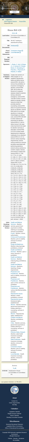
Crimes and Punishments (18, 237)
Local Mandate (15, 52)
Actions (14, 33)
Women (13, 304)
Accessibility (16, 440)
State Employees (16, 339)
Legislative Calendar (14, 411)
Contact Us (14, 401)
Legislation (9, 19)
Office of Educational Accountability (14, 428)
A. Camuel (16, 66)
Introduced (14, 45)
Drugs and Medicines (17, 244)
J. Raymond (20, 70)
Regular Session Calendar (14, 413)
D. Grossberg (19, 68)
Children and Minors (16, 317)
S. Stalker (19, 71)
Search (14, 12)
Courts (13, 233)
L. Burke (13, 64)
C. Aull (18, 64)
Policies (10, 438)
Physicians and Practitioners (15, 272)
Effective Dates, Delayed (18, 332)
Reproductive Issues (16, 294)
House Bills (22, 21)
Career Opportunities (14, 403)
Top (14, 368)
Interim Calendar (14, 415)
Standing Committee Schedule (15, 417)
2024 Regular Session (10, 21)
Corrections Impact (16, 51)
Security (15, 438)
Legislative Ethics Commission (14, 426)
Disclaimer (21, 438)
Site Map (14, 404)
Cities (12, 323)
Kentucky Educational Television (14, 424)
